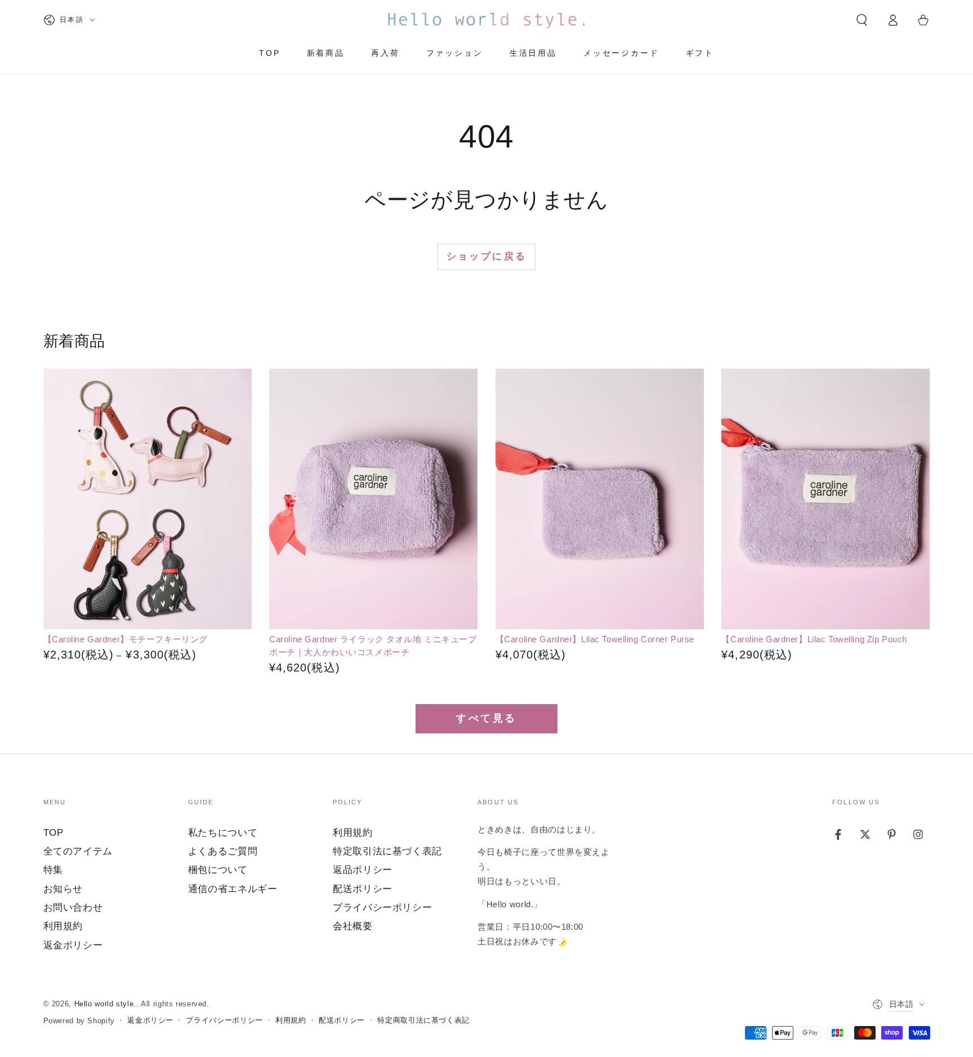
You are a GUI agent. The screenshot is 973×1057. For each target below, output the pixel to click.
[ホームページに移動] (486, 19)
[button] (861, 20)
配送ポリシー (362, 889)
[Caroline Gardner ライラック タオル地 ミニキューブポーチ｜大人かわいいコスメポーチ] (373, 499)
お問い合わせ (73, 907)
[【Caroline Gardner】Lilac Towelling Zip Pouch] (825, 499)
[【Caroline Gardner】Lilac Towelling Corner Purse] (600, 499)
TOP (53, 832)
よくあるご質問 (222, 851)
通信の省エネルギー (233, 889)
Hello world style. (105, 1004)
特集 (53, 870)
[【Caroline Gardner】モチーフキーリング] (147, 499)
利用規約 (63, 926)
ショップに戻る (487, 256)
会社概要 (353, 926)
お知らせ (63, 889)
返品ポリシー (362, 870)
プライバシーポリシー (382, 907)
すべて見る (486, 718)
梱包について (218, 870)
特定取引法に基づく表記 (387, 851)
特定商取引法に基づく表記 (423, 1020)
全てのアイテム (78, 851)
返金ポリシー (73, 945)
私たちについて (222, 832)
